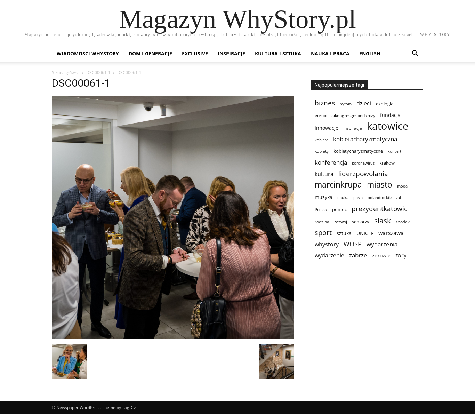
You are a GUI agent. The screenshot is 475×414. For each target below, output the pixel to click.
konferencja (331, 162)
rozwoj (340, 222)
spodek (403, 221)
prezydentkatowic (379, 208)
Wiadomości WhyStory (88, 53)
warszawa (391, 233)
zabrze (358, 255)
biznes (325, 102)
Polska (321, 210)
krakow (387, 163)
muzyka (323, 197)
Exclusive (195, 53)
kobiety (322, 151)
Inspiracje (231, 53)
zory (400, 255)
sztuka (344, 233)
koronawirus (363, 163)
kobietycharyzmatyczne (358, 151)
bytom (346, 104)
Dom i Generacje (150, 53)
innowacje (326, 128)
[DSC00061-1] (173, 337)
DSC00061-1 (98, 72)
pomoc (339, 209)
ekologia (384, 104)
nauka (342, 197)
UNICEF (364, 233)
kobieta (321, 139)
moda (402, 186)
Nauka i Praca (330, 53)
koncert (394, 151)
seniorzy (360, 221)
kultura (324, 173)
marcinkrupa (338, 184)
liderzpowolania (363, 173)
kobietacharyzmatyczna (365, 139)
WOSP (353, 244)
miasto (379, 184)
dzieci (363, 103)
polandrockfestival (384, 197)
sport (323, 232)
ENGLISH (369, 53)
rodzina (322, 222)
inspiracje (352, 128)
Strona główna (66, 72)
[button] (414, 54)
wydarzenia (382, 244)
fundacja (390, 115)
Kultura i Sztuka (278, 53)
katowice (387, 126)
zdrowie (381, 255)
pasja (358, 197)
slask (382, 220)
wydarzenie (329, 255)
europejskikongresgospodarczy (345, 115)
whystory (327, 244)
